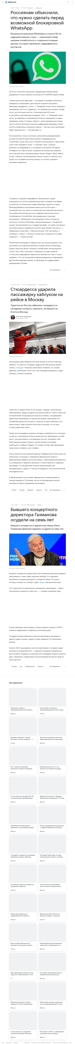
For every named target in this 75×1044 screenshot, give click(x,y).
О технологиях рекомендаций (60, 1042)
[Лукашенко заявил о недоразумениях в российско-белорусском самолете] (23, 702)
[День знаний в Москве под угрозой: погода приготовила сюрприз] (23, 937)
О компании (8, 1042)
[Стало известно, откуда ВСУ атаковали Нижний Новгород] (23, 1025)
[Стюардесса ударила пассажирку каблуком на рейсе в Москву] (23, 849)
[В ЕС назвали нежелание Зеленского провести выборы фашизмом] (23, 760)
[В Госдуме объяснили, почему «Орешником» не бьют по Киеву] (52, 849)
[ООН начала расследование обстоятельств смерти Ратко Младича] (52, 878)
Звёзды (39, 504)
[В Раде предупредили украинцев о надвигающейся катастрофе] (52, 819)
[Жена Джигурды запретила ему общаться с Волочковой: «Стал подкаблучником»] (23, 966)
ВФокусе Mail (32, 284)
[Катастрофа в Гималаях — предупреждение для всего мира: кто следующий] (52, 702)
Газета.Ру (30, 8)
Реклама (15, 1042)
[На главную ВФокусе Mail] (11, 2)
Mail (3, 1042)
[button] (37, 68)
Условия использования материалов (41, 1042)
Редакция (27, 1042)
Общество (39, 8)
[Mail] (6, 2)
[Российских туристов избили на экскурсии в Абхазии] (23, 878)
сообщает (20, 368)
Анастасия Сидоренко (23, 316)
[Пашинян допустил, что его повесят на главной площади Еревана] (52, 760)
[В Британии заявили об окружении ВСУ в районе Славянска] (23, 908)
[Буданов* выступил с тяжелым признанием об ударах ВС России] (52, 790)
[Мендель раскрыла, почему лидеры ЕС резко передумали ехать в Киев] (23, 996)
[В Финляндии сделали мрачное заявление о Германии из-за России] (52, 937)
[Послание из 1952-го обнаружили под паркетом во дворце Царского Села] (52, 1025)
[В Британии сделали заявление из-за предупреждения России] (52, 996)
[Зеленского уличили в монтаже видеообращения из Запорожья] (52, 731)
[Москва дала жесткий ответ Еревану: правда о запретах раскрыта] (52, 908)
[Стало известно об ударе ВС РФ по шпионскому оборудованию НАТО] (23, 790)
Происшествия (43, 284)
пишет (42, 582)
